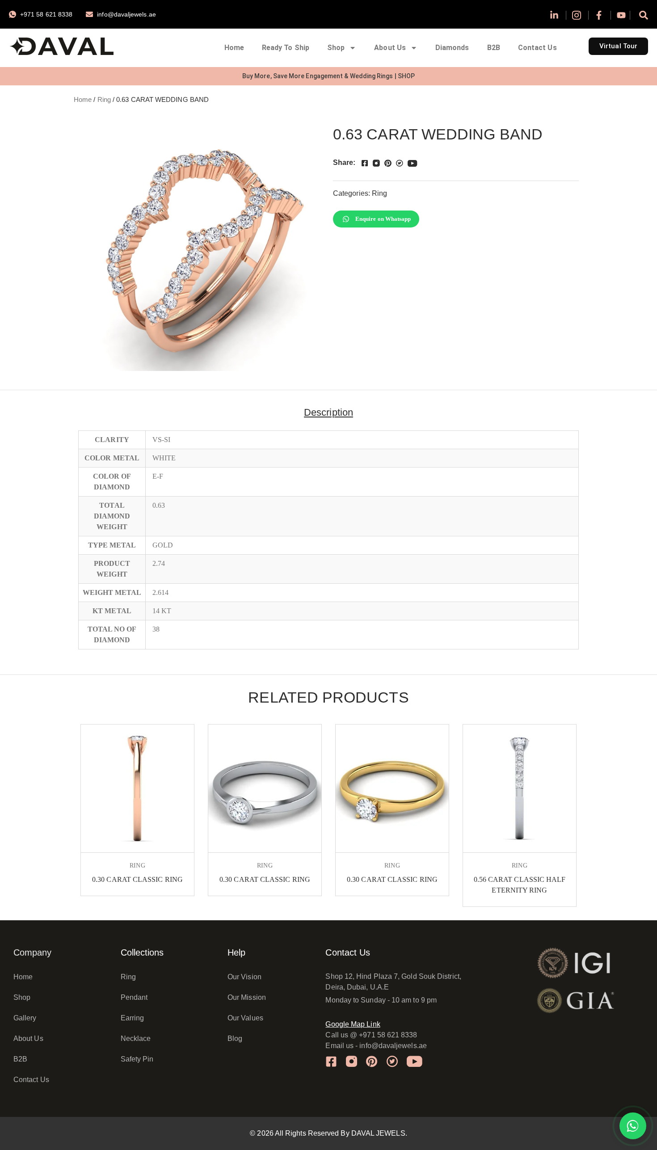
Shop (336, 47)
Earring (132, 1018)
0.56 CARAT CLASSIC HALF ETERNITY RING (520, 885)
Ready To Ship (285, 47)
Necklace (136, 1038)
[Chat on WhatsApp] (632, 1125)
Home (234, 47)
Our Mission (246, 997)
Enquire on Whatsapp (383, 218)
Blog (234, 1038)
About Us (390, 47)
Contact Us (537, 47)
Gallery (25, 1018)
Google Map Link (352, 1024)
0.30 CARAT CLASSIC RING (137, 879)
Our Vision (244, 977)
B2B (493, 47)
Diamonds (452, 47)
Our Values (245, 1018)
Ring (104, 99)
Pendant (134, 997)
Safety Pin (137, 1059)
